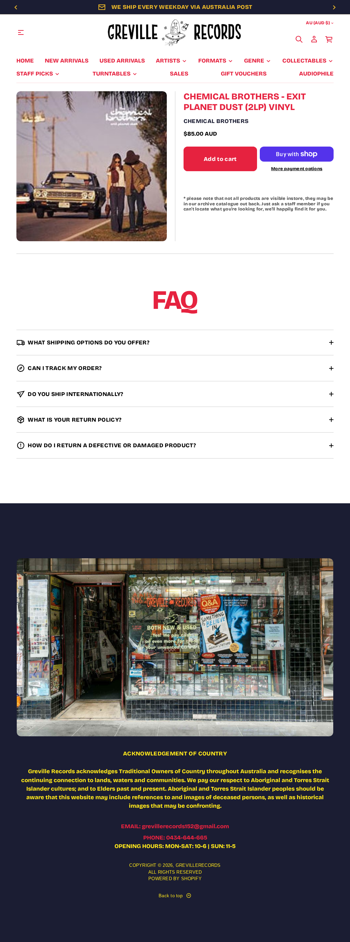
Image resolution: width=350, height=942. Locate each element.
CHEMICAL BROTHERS (216, 121)
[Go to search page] (299, 39)
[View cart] (329, 39)
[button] (299, 39)
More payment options (296, 168)
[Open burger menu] (21, 32)
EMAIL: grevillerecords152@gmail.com (175, 826)
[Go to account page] (314, 39)
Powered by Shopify (175, 878)
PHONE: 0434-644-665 (175, 837)
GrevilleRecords (198, 865)
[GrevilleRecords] (175, 32)
